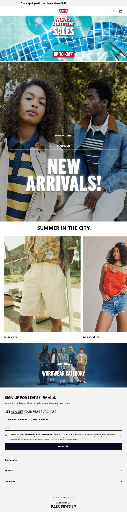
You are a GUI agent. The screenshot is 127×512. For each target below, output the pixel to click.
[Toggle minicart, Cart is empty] (121, 11)
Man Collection (40, 419)
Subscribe (63, 446)
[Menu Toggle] (6, 11)
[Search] (112, 11)
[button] (112, 11)
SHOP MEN (63, 145)
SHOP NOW (63, 37)
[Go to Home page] (63, 11)
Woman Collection (17, 419)
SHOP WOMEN (63, 135)
